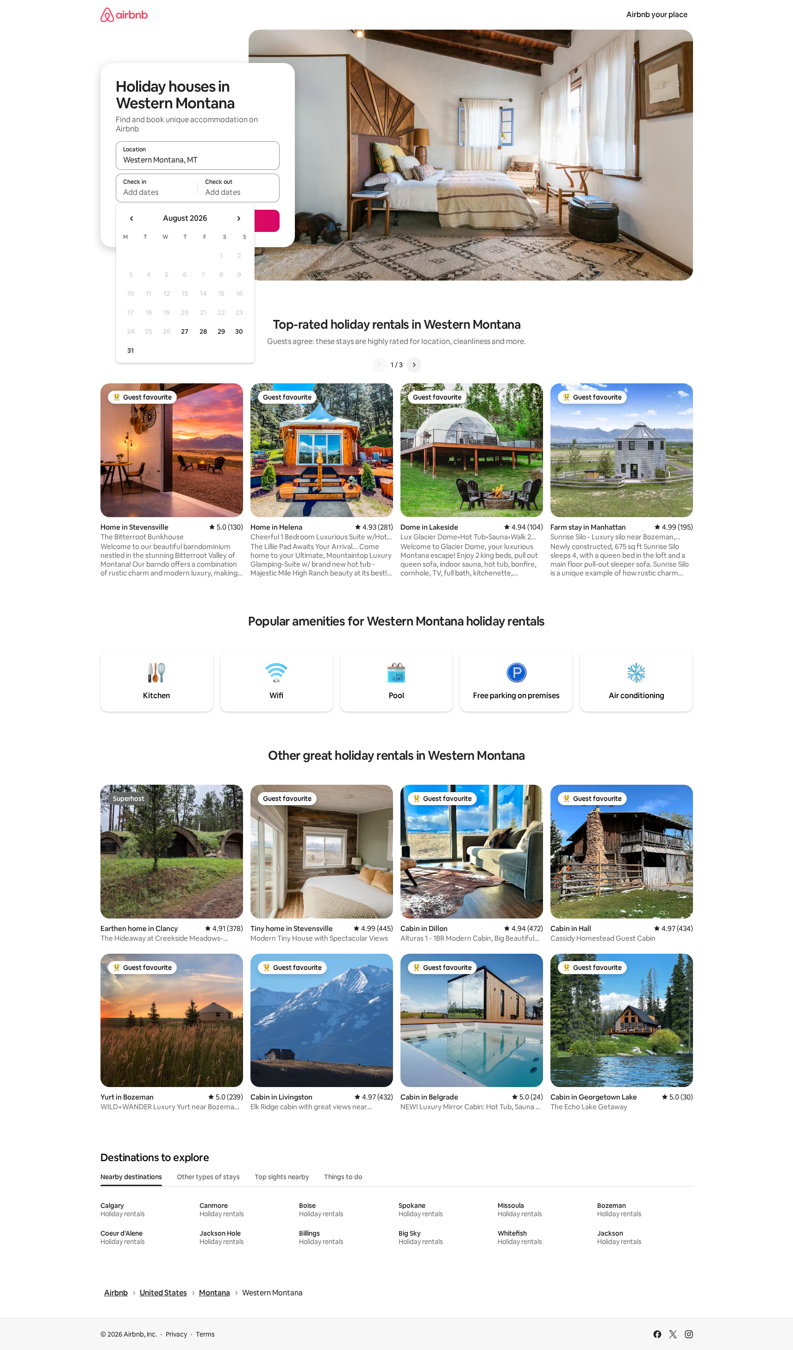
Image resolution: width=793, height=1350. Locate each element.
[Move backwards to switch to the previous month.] (132, 218)
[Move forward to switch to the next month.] (238, 218)
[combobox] (197, 159)
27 (184, 331)
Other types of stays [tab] (208, 1177)
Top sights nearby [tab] (282, 1177)
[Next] (413, 364)
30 (239, 331)
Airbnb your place (656, 14)
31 (130, 350)
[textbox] (156, 192)
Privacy (176, 1334)
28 (203, 331)
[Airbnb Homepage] (124, 14)
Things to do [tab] (343, 1177)
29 (221, 331)
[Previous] (379, 364)
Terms (205, 1334)
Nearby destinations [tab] (131, 1177)
